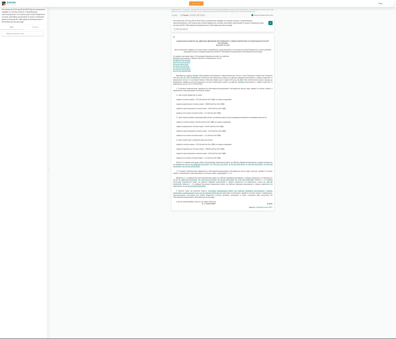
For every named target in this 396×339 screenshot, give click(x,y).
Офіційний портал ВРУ (264, 207)
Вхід (380, 3)
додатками (222, 173)
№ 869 (240, 80)
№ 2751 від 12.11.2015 (181, 62)
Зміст (12, 27)
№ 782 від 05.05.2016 (181, 67)
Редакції (35, 27)
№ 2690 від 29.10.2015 (181, 60)
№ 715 (183, 78)
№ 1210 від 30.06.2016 (181, 69)
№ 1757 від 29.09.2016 (181, 71)
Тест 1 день (196, 3)
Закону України (192, 75)
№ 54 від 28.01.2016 (180, 64)
